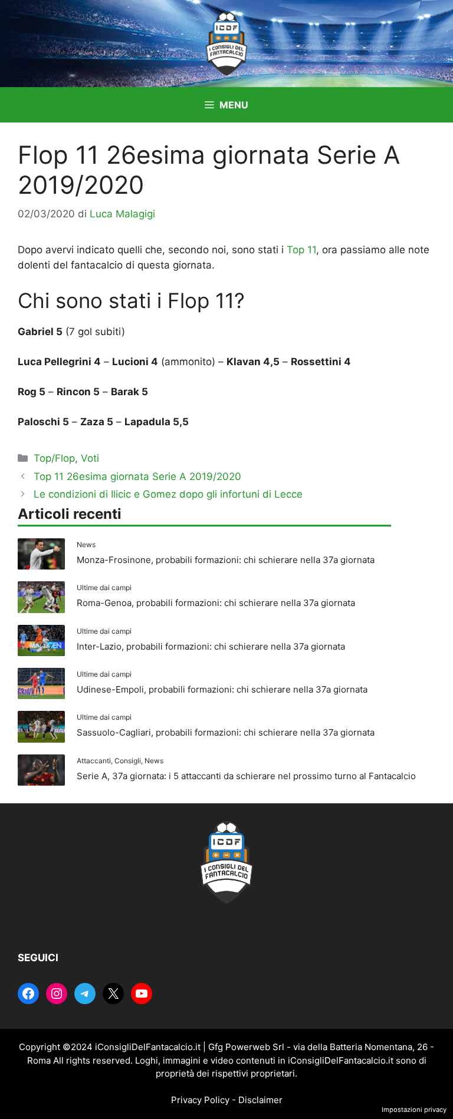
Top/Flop (54, 458)
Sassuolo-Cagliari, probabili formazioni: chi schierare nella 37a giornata (226, 732)
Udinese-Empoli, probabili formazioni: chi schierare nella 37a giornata (222, 689)
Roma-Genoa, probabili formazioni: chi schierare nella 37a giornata (216, 602)
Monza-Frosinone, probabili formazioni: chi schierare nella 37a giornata (226, 559)
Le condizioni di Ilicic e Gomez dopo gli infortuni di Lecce (168, 494)
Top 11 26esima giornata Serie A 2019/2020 (137, 476)
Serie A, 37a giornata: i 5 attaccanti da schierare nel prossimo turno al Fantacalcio (246, 776)
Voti (90, 458)
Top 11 (301, 250)
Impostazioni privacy (414, 1109)
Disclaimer (260, 1099)
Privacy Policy (200, 1099)
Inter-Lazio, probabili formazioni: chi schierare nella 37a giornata (211, 646)
